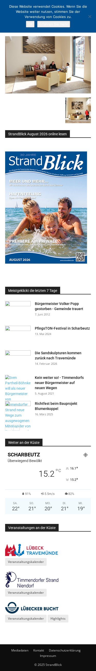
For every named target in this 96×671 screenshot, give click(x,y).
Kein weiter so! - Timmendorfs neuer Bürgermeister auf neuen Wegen (59, 383)
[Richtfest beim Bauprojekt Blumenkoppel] (18, 410)
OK (30, 24)
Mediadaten (19, 650)
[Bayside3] (48, 92)
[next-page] (16, 427)
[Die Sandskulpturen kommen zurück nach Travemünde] (18, 359)
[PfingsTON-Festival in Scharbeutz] (18, 335)
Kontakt (38, 650)
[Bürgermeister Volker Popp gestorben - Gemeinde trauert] (18, 310)
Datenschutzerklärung (65, 650)
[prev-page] (8, 427)
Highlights (58, 618)
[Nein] (89, 16)
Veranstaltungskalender (26, 562)
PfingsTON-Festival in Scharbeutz (62, 328)
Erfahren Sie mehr (53, 24)
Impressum (48, 656)
